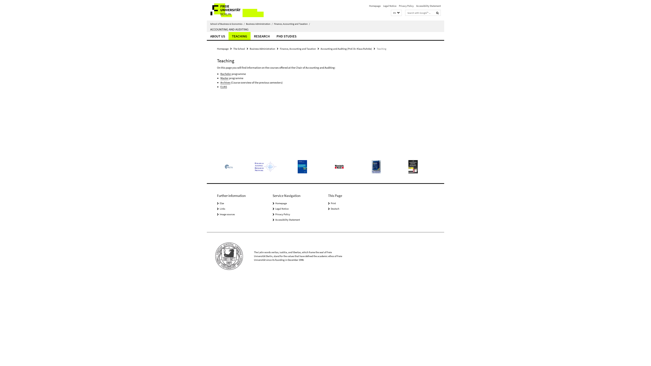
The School (239, 48)
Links (222, 208)
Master (224, 78)
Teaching (239, 36)
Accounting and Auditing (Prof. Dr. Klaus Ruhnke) (346, 48)
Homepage (375, 5)
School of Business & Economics (227, 24)
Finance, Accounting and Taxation (292, 24)
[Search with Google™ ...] (437, 13)
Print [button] (333, 203)
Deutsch (335, 208)
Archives (225, 82)
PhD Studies (287, 36)
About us (217, 36)
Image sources (227, 214)
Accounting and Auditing (229, 29)
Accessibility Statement (428, 5)
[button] (396, 13)
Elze (222, 203)
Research (262, 36)
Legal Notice (389, 5)
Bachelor (225, 74)
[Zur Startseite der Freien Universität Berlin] (235, 10)
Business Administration (259, 24)
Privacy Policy (406, 5)
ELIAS (223, 87)
